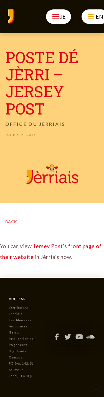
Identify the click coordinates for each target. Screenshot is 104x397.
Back (11, 221)
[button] (58, 16)
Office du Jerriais (35, 124)
